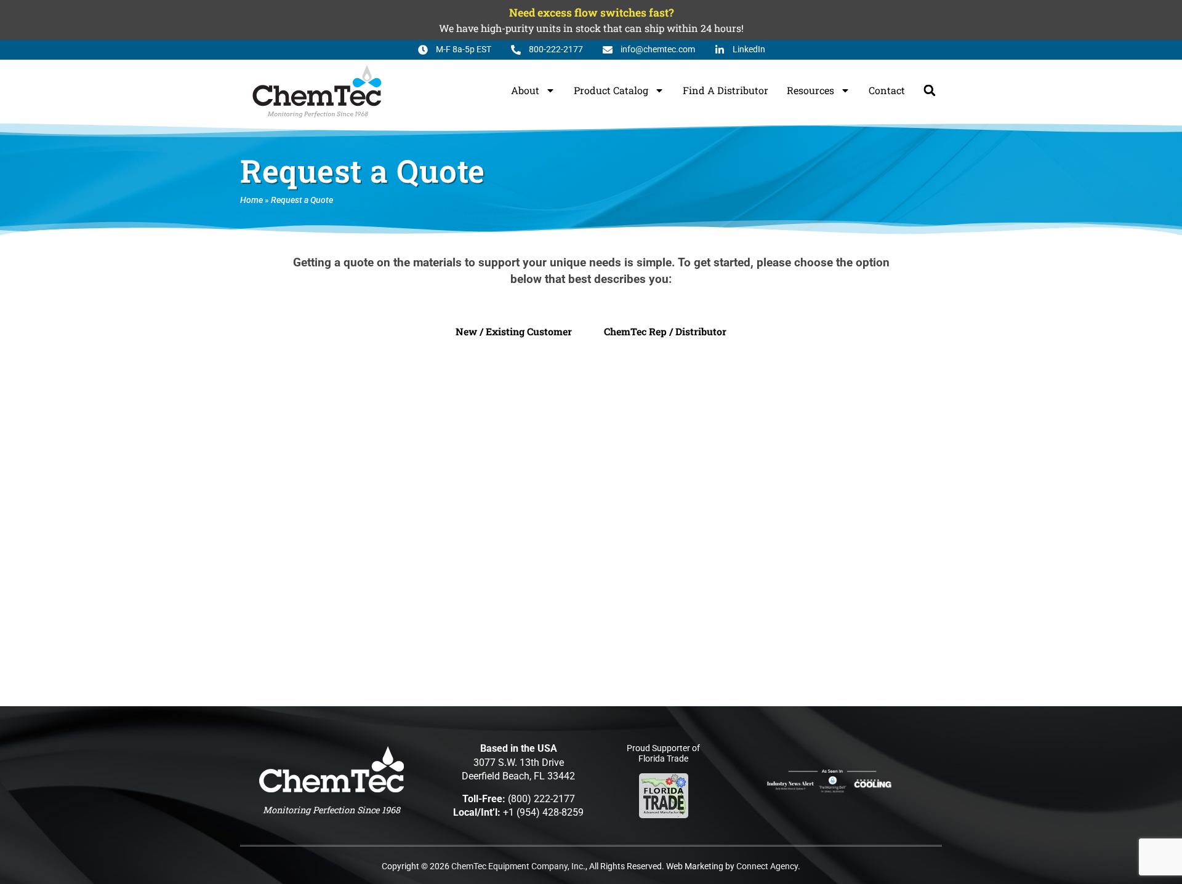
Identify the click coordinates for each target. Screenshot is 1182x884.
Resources (810, 90)
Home (251, 200)
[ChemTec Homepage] (331, 769)
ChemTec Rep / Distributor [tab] (665, 331)
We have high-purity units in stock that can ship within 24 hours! (591, 28)
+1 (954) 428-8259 (543, 812)
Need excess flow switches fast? (591, 13)
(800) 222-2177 (541, 799)
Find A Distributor (725, 90)
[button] (929, 90)
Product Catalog (611, 90)
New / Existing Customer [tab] (514, 331)
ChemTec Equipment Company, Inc (517, 866)
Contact (887, 90)
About (525, 90)
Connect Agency (767, 866)
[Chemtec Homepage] (317, 90)
